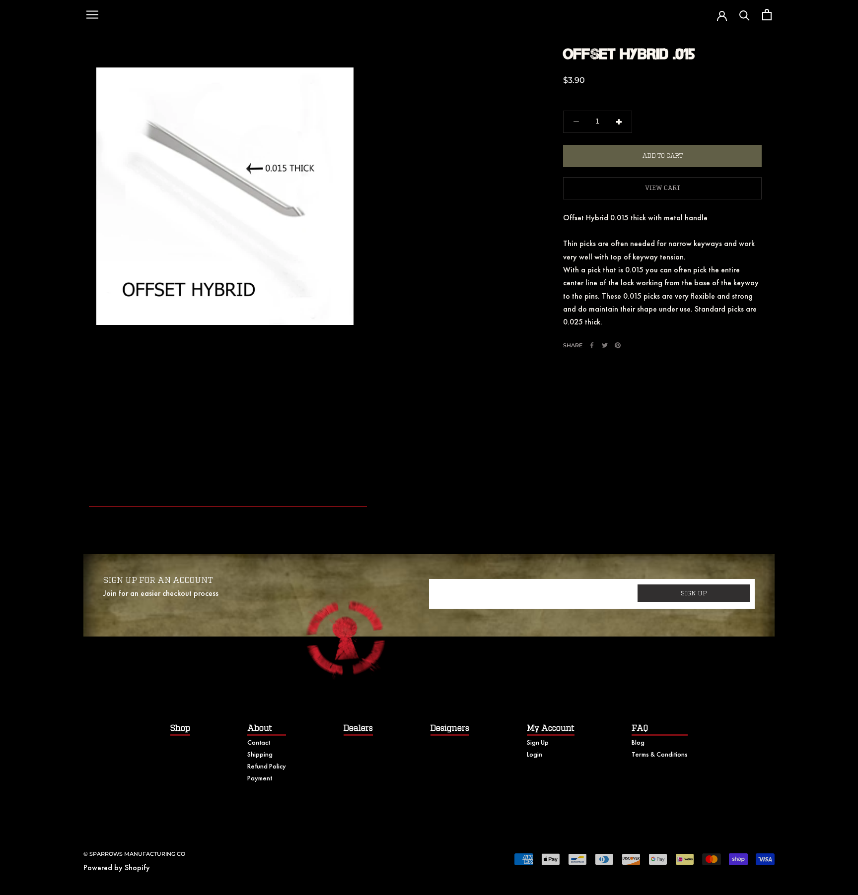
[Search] (744, 14)
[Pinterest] (618, 345)
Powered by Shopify (116, 867)
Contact (258, 742)
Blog (638, 742)
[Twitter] (605, 345)
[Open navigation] (92, 14)
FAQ (640, 728)
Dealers (358, 728)
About (259, 728)
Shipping (260, 754)
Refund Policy (266, 766)
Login (534, 754)
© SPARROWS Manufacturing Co (134, 853)
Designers (449, 728)
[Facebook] (592, 345)
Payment (259, 777)
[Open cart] (767, 14)
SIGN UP (694, 593)
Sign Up (538, 742)
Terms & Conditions (660, 754)
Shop (180, 728)
